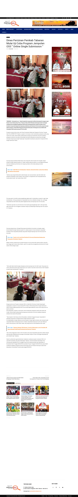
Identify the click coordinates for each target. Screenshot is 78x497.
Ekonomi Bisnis (27, 29)
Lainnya (4, 32)
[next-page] (9, 417)
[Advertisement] (36, 8)
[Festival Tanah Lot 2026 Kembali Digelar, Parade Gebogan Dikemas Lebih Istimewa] (27, 407)
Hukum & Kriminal (38, 29)
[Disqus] (27, 436)
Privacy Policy (50, 495)
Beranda (7, 35)
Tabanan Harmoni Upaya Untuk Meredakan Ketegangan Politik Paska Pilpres (14, 378)
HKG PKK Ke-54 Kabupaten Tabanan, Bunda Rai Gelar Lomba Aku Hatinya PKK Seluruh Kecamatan (13, 414)
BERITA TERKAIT (10, 383)
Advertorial (19, 29)
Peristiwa (46, 29)
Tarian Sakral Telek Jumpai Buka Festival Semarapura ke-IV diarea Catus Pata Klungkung (39, 378)
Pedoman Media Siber (63, 495)
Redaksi (43, 495)
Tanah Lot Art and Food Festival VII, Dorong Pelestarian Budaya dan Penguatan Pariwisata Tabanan (42, 397)
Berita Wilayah (10, 29)
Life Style (60, 29)
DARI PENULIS (17, 383)
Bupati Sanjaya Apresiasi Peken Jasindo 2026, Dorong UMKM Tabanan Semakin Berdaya (41, 414)
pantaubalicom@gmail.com (35, 491)
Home (3, 29)
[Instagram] (67, 18)
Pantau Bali (11, 48)
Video (72, 29)
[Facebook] (65, 18)
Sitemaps (70, 495)
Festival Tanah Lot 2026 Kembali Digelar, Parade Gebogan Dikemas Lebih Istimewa (27, 414)
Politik (53, 29)
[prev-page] (7, 417)
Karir (46, 495)
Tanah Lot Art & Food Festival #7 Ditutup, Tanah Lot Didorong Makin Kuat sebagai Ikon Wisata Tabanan (12, 397)
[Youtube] (71, 18)
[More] (45, 51)
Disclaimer (56, 495)
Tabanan (12, 35)
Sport (66, 29)
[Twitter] (69, 18)
